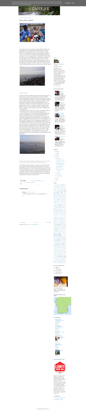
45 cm (61, 184)
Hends (64, 221)
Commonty (55, 203)
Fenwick (62, 208)
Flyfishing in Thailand (59, 399)
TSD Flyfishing (62, 257)
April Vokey (56, 194)
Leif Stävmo (62, 233)
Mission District (56, 237)
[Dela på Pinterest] (25, 180)
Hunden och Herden (57, 223)
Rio (61, 250)
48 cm (65, 184)
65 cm (62, 188)
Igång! (61, 350)
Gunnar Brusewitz (59, 219)
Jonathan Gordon (61, 229)
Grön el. (62, 217)
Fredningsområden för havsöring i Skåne (60, 214)
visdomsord (55, 260)
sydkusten (55, 255)
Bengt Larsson (61, 198)
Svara (23, 195)
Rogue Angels (57, 343)
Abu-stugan (56, 192)
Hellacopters (60, 221)
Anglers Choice (62, 193)
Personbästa (55, 249)
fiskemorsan (57, 331)
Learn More (67, 3)
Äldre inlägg (48, 222)
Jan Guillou (63, 226)
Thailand (63, 255)
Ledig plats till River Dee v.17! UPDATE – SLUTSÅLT (59, 321)
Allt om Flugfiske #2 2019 (62, 337)
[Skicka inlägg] (20, 183)
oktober (57, 174)
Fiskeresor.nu (63, 209)
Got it (73, 3)
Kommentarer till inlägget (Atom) (32, 224)
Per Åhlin (60, 246)
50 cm (56, 186)
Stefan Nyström (56, 254)
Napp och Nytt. (62, 240)
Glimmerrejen (56, 217)
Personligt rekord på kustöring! (62, 114)
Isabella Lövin (64, 223)
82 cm (64, 189)
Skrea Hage (63, 251)
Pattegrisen (59, 244)
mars (57, 172)
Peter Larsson (61, 249)
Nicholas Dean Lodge (57, 241)
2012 (56, 156)
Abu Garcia (61, 191)
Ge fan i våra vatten (59, 216)
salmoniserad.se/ (58, 319)
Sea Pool (58, 251)
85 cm (55, 191)
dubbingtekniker (56, 206)
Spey (63, 252)
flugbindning (63, 211)
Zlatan (64, 260)
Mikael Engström (62, 236)
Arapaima (60, 194)
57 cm (61, 187)
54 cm (64, 186)
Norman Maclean (60, 242)
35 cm (58, 184)
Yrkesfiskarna (60, 260)
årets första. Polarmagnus (30, 182)
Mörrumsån (59, 239)
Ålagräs (63, 261)
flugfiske (55, 212)
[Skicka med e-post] (20, 180)
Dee (59, 205)
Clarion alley (61, 202)
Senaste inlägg (22, 222)
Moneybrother (62, 237)
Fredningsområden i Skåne (60, 398)
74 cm (57, 189)
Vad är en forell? (62, 92)
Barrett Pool (55, 198)
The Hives (55, 256)
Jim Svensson (60, 227)
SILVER (56, 349)
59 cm (56, 188)
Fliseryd (58, 211)
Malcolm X (63, 235)
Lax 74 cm (56, 232)
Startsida (35, 222)
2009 (56, 151)
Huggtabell (62, 222)
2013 (56, 178)
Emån (62, 207)
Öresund (63, 262)
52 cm (59, 186)
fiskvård (55, 211)
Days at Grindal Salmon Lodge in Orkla (59, 327)
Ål (60, 261)
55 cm (55, 187)
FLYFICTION (58, 335)
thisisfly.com (61, 256)
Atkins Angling (59, 196)
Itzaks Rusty (55, 226)
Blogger (47, 408)
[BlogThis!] (21, 180)
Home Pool (57, 222)
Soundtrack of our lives (57, 252)
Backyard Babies (57, 197)
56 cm (58, 187)
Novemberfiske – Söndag (59, 332)
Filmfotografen (56, 209)
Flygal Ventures (61, 213)
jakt (59, 226)
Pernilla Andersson (61, 247)
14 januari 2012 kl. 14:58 (30, 192)
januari (57, 158)
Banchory (63, 197)
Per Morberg (56, 246)
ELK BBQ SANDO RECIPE (58, 345)
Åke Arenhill (57, 261)
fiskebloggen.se (58, 326)
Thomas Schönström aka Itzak (36, 180)
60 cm (59, 188)
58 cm (65, 187)
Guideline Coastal (57, 218)
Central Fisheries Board (57, 201)
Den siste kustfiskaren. (62, 103)
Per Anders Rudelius (61, 245)
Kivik (54, 231)
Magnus (56, 235)
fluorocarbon (59, 212)
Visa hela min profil (57, 86)
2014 (56, 180)
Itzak (56, 224)
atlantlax (64, 196)
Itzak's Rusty (61, 224)
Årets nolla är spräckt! (60, 161)
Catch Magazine (61, 199)
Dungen (61, 206)
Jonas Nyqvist (60, 228)
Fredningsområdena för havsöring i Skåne (60, 164)
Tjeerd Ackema (56, 257)
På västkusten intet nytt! (60, 160)
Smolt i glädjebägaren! (63, 126)
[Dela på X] (22, 180)
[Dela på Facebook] (24, 180)
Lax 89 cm (61, 232)
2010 (56, 153)
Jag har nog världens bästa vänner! (60, 167)
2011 (56, 155)
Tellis (59, 255)
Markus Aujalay (56, 236)
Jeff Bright (55, 227)
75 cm (60, 189)
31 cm (25, 182)
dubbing (63, 204)
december (58, 175)
